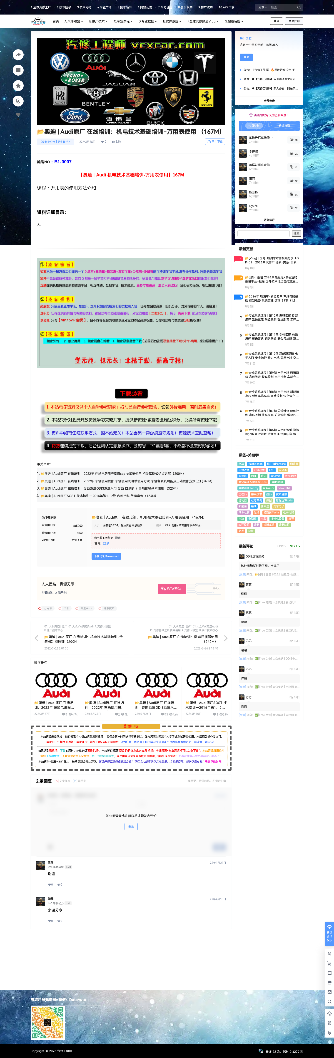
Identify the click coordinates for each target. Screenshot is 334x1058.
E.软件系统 (170, 21)
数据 (269, 500)
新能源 (243, 506)
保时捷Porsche (276, 464)
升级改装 (259, 470)
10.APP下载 (226, 7)
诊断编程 (284, 524)
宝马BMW (284, 488)
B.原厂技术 (97, 21)
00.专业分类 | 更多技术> (55, 142)
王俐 (50, 862)
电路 (263, 518)
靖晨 (50, 898)
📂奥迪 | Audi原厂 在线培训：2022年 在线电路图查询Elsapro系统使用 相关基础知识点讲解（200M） (113, 474)
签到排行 (269, 220)
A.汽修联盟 (72, 21)
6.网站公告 (145, 7)
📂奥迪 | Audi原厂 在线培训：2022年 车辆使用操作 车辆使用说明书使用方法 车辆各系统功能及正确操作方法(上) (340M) (126, 481)
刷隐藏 (294, 464)
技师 (269, 494)
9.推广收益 (205, 7)
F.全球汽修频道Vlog (201, 21)
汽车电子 (278, 506)
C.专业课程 (122, 21)
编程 (291, 518)
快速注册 (294, 21)
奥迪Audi (268, 488)
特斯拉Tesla (271, 512)
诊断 (256, 524)
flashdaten (255, 464)
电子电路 (288, 512)
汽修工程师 (64, 1051)
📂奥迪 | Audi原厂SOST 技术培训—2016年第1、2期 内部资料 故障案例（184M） (99, 496)
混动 (256, 512)
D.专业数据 (146, 21)
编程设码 (244, 524)
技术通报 (281, 494)
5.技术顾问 (124, 7)
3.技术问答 (84, 7)
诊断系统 (269, 524)
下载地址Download (106, 556)
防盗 (251, 531)
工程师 (243, 494)
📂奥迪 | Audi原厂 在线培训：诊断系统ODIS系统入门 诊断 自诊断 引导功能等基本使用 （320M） (110, 488)
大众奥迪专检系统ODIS (253, 482)
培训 (263, 476)
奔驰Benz (278, 482)
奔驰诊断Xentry (248, 488)
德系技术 (256, 494)
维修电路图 (277, 518)
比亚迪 (265, 506)
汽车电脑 (244, 512)
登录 (276, 21)
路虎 (241, 531)
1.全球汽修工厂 (41, 7)
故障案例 (256, 500)
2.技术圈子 (64, 7)
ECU (241, 464)
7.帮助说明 (165, 7)
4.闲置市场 (104, 7)
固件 (254, 476)
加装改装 (244, 470)
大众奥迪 (290, 476)
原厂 (271, 470)
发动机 (283, 470)
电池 (241, 518)
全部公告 (269, 100)
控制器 (243, 500)
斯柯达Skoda (284, 500)
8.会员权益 (185, 7)
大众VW (276, 476)
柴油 (254, 506)
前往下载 (217, 141)
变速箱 (243, 476)
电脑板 (252, 518)
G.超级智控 (232, 21)
